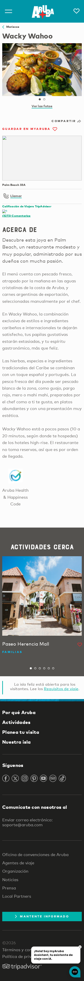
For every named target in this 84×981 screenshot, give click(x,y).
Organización (15, 871)
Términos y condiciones (25, 949)
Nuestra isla (16, 742)
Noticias (10, 879)
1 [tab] (40, 99)
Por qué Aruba (19, 712)
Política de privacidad (23, 956)
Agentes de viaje (18, 862)
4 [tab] (44, 668)
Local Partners (16, 896)
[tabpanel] (42, 69)
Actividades (16, 722)
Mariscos (11, 26)
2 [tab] (44, 99)
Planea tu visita (20, 732)
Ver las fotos (42, 106)
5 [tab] (49, 668)
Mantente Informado (44, 916)
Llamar (16, 196)
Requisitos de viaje (61, 688)
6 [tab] (53, 668)
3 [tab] (40, 668)
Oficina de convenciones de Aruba (35, 854)
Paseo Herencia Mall (25, 644)
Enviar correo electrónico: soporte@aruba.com (27, 822)
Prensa (9, 887)
